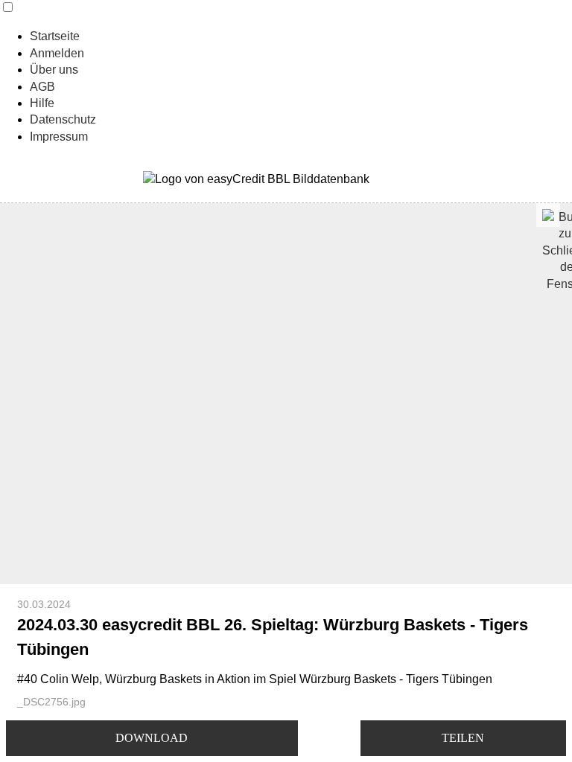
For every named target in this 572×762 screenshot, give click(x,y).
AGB (42, 86)
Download (151, 737)
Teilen (463, 737)
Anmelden (57, 53)
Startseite (55, 36)
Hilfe (42, 103)
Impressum (59, 136)
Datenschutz (63, 119)
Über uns (54, 69)
